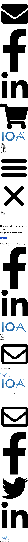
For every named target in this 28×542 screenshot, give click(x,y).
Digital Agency (12, 541)
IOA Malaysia (3, 146)
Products (5, 151)
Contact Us (3, 152)
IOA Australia (3, 145)
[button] (14, 182)
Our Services (3, 147)
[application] (5, 147)
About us (2, 144)
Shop (4, 149)
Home (2, 143)
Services (5, 148)
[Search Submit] (1, 238)
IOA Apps (5, 150)
